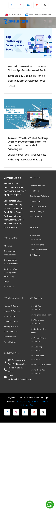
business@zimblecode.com (40, 15)
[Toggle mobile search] (45, 21)
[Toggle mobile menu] (50, 21)
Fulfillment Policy (28, 405)
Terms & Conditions (39, 401)
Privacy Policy (23, 401)
